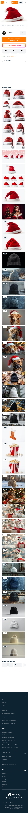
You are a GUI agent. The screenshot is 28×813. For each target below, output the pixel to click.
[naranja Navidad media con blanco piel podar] (13, 494)
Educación (5, 770)
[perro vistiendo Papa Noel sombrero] (13, 377)
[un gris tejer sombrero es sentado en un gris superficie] (13, 362)
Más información (7, 59)
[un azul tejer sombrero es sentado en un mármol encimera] (13, 643)
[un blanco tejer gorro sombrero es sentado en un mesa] (13, 697)
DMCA (3, 794)
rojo (11, 724)
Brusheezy (5, 759)
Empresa (4, 768)
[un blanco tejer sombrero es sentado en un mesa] (13, 711)
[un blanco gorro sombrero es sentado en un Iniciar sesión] (13, 451)
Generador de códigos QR (8, 783)
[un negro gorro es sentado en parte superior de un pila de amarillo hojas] (13, 437)
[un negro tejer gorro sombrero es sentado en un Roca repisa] (13, 348)
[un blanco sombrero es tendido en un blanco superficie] (13, 684)
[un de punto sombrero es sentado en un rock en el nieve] (13, 334)
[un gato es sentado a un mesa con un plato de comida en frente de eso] (13, 556)
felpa (5, 724)
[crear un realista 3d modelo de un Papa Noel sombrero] (13, 304)
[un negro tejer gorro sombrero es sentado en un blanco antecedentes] (13, 670)
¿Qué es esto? (14, 56)
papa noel (17, 724)
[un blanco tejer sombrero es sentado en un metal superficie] (13, 629)
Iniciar (20, 2)
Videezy (4, 765)
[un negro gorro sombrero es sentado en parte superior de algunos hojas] (13, 465)
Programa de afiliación (8, 797)
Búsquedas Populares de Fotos (10, 804)
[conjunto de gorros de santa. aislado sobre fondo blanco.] (13, 216)
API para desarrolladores (8, 773)
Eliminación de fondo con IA (9, 780)
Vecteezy (4, 762)
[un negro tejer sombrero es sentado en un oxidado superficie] (13, 656)
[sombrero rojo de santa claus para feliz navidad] (13, 228)
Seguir (23, 34)
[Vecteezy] (2, 2)
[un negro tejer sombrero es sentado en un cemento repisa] (13, 479)
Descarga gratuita (14, 39)
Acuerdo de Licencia (7, 792)
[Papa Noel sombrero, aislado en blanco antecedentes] (6, 93)
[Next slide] (22, 725)
